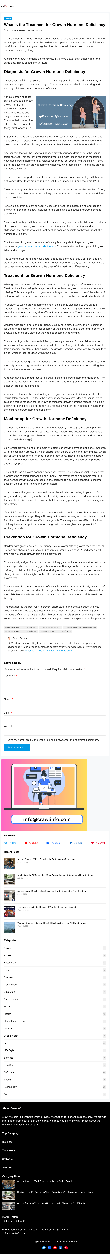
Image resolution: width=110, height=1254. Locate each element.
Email (8, 712)
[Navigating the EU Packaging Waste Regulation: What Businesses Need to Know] (9, 879)
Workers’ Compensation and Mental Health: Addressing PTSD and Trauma (52, 923)
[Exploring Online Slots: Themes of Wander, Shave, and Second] (9, 911)
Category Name (11, 1176)
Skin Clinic (9, 1065)
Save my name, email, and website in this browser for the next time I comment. (53, 739)
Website (8, 726)
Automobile (10, 962)
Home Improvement (14, 1021)
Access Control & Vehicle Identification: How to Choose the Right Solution (51, 891)
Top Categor (9, 1133)
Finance (8, 1006)
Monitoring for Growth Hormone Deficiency (80, 627)
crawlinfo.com (64, 650)
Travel (7, 1094)
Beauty (8, 970)
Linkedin (50, 650)
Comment (10, 675)
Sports (7, 1079)
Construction (11, 984)
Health (8, 18)
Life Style (9, 1050)
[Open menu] (106, 5)
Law (6, 1043)
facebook (30, 650)
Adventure (9, 948)
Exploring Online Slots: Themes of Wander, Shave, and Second (46, 907)
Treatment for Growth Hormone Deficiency (55, 631)
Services (8, 1057)
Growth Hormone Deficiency (50, 627)
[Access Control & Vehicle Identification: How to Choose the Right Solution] (9, 895)
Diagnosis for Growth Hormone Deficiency (20, 627)
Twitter (41, 650)
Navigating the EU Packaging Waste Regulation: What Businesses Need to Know (55, 875)
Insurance (9, 1028)
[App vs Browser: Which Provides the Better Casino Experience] (9, 863)
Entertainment (11, 999)
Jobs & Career (11, 1035)
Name (8, 699)
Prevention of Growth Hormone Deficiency (20, 631)
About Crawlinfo (12, 1108)
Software (9, 1072)
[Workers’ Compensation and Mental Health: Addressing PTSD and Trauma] (9, 927)
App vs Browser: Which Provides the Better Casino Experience (46, 859)
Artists (7, 955)
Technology (10, 1086)
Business (8, 977)
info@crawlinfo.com (14, 1233)
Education (9, 991)
